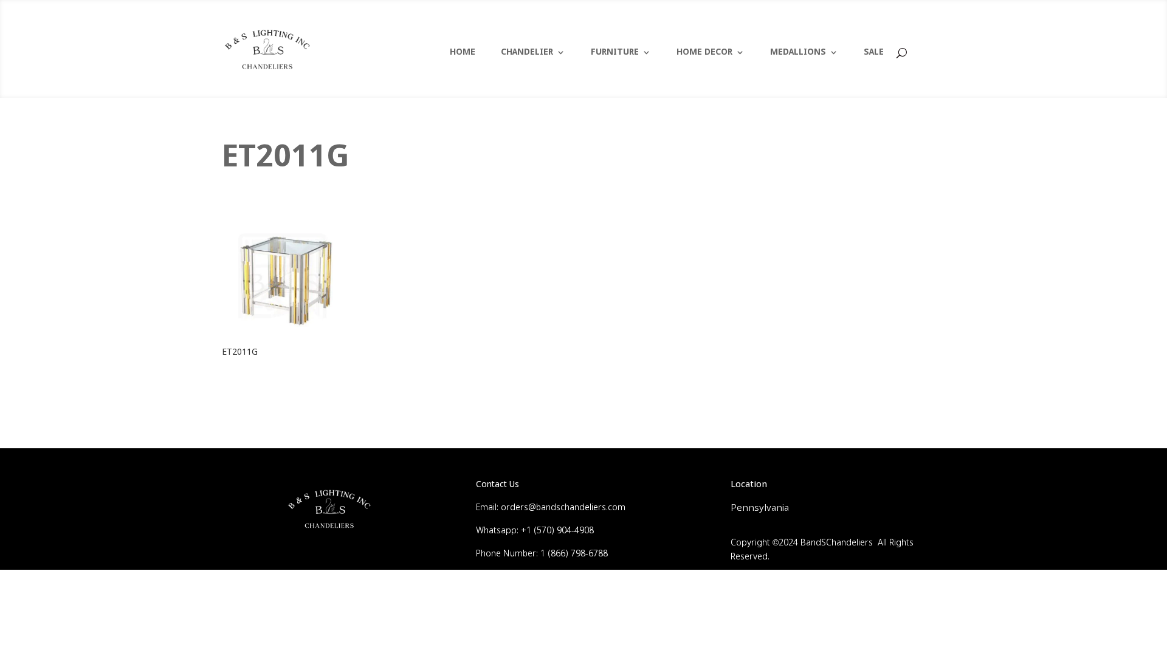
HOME (462, 53)
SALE (874, 53)
